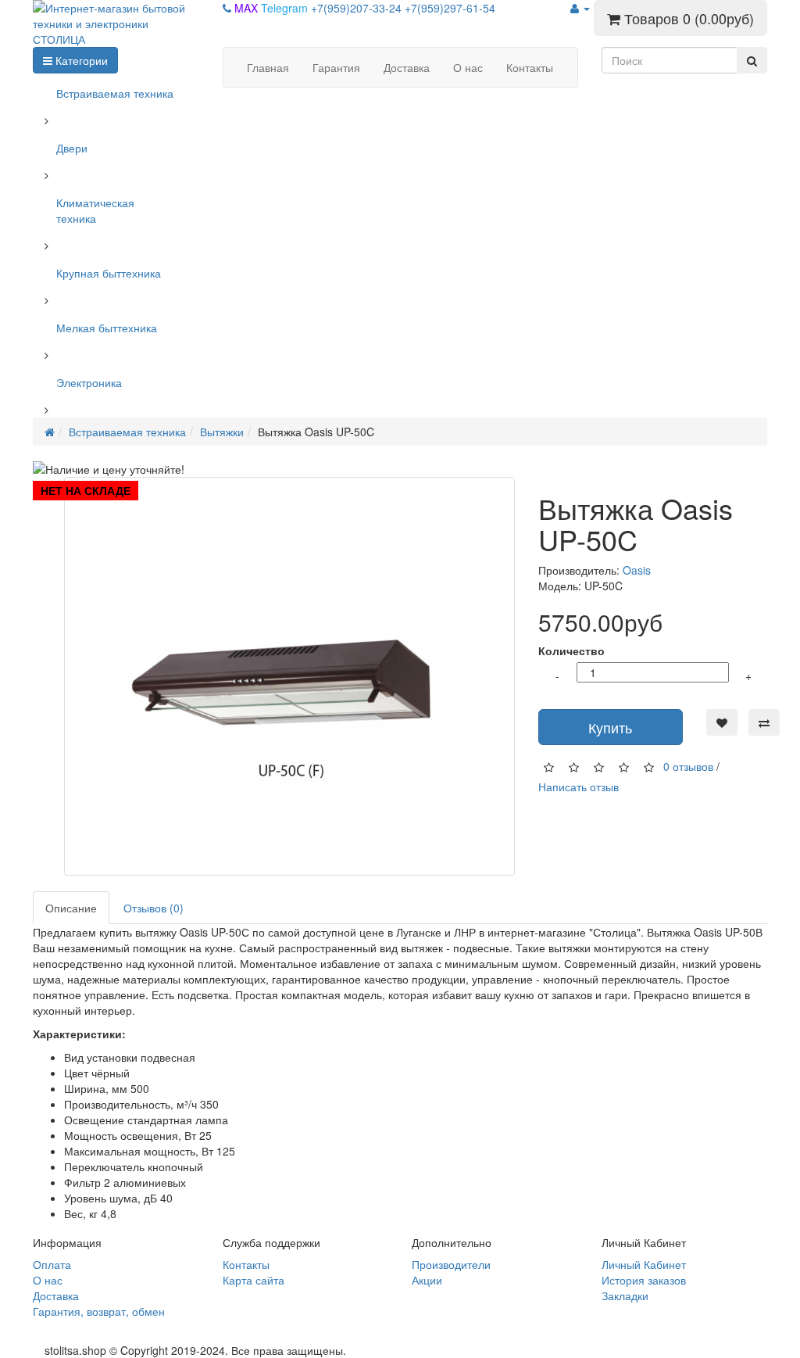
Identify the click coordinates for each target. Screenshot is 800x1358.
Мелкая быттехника (106, 327)
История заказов (644, 1280)
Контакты (246, 1264)
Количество (571, 650)
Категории (80, 60)
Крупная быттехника (108, 273)
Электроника (89, 382)
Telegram (286, 8)
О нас (47, 1280)
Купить (610, 727)
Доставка (56, 1295)
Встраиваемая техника (114, 93)
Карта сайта (253, 1280)
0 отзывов (688, 766)
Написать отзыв (578, 786)
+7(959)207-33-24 (358, 8)
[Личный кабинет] (580, 8)
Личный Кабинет (644, 1264)
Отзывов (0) (153, 907)
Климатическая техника (95, 210)
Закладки (625, 1295)
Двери (72, 148)
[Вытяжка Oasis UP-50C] (289, 676)
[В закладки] (722, 722)
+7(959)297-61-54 (450, 8)
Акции (427, 1280)
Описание (71, 907)
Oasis (637, 570)
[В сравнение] (764, 722)
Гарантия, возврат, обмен (99, 1311)
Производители (451, 1264)
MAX (247, 8)
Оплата (52, 1264)
